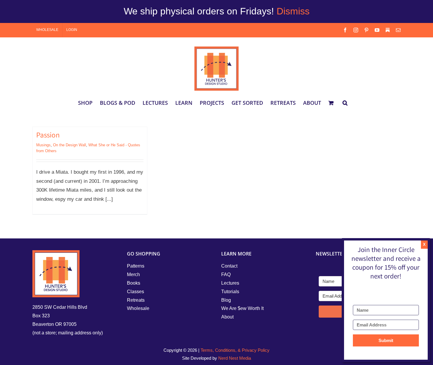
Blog (226, 300)
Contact (229, 265)
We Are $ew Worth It (242, 308)
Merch (133, 274)
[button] (345, 103)
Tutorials (230, 291)
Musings (43, 145)
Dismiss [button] (293, 11)
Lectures (230, 283)
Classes (135, 291)
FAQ (226, 274)
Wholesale (138, 308)
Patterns (135, 265)
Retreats (136, 300)
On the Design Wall (69, 145)
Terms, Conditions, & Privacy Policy (235, 350)
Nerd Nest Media (234, 358)
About (227, 316)
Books (133, 283)
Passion (48, 136)
